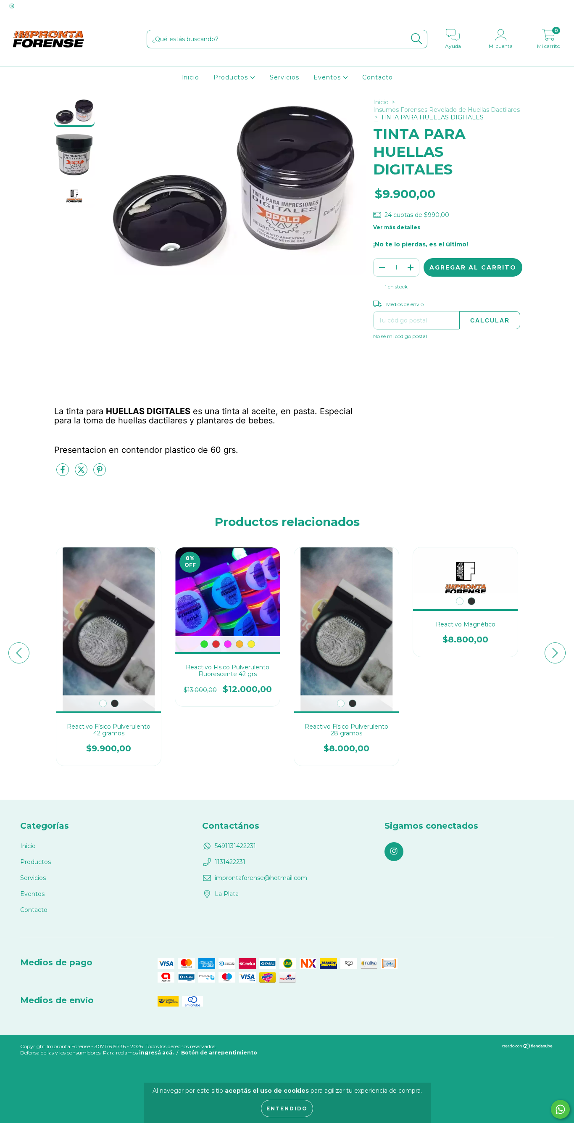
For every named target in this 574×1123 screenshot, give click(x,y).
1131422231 (230, 862)
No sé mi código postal (400, 336)
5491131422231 (235, 846)
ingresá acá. (156, 1052)
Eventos (328, 77)
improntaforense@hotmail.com (261, 878)
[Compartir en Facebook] (63, 473)
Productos (231, 77)
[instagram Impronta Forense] (11, 6)
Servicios (284, 77)
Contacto (377, 77)
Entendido (287, 1108)
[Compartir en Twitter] (82, 473)
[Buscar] (417, 39)
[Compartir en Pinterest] (99, 473)
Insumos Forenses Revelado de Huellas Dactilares (446, 110)
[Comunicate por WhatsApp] (560, 1109)
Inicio (190, 77)
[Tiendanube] (527, 1047)
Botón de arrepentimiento (219, 1052)
